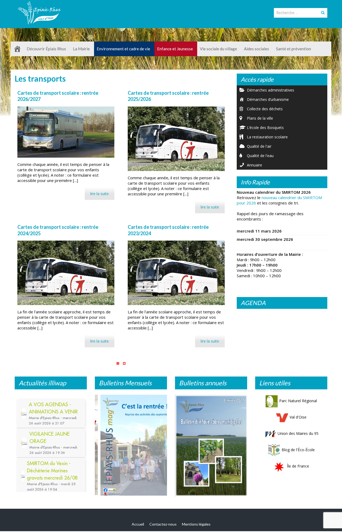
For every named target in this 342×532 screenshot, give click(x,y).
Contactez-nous (163, 525)
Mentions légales (196, 525)
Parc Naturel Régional (298, 400)
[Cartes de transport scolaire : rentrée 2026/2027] (65, 132)
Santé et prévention (293, 48)
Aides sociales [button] (256, 48)
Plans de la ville (260, 118)
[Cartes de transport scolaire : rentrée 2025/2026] (176, 139)
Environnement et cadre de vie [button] (123, 48)
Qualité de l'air (259, 146)
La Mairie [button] (81, 48)
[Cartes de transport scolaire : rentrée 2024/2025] (65, 273)
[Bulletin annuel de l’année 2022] (211, 444)
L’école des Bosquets (265, 127)
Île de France (298, 466)
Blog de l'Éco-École (298, 449)
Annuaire (254, 165)
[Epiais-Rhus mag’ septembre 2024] (131, 446)
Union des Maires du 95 (298, 433)
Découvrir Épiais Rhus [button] (46, 48)
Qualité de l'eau (260, 155)
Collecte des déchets (265, 108)
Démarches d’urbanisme (268, 99)
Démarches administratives (270, 90)
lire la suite (99, 193)
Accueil (138, 525)
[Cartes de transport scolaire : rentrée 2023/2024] (176, 273)
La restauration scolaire (267, 136)
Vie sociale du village (218, 48)
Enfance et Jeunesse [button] (175, 48)
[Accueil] (17, 48)
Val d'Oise (298, 417)
